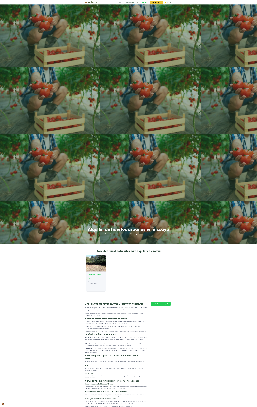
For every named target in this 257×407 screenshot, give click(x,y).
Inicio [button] (119, 2)
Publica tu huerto (156, 2)
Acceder (144, 2)
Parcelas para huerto (94, 274)
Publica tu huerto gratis (161, 304)
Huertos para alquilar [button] (128, 2)
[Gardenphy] (91, 2)
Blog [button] (137, 2)
